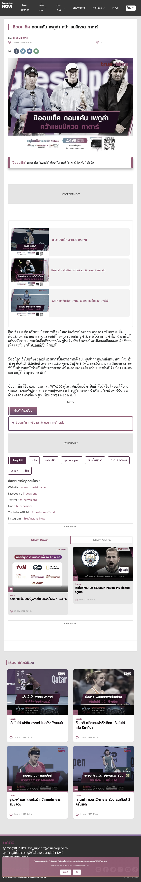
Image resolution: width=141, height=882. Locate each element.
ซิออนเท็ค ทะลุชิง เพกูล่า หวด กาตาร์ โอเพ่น (40, 422)
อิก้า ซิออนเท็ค (20, 470)
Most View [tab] (39, 540)
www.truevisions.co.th (35, 487)
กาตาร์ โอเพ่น (119, 460)
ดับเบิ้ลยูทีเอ (95, 460)
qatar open (71, 460)
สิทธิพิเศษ (59, 8)
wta (34, 460)
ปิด (77, 872)
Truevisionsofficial (43, 512)
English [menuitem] (128, 21)
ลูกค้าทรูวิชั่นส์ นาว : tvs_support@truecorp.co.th (35, 848)
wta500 (50, 460)
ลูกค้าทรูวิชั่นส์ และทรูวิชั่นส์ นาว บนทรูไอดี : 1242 (33, 853)
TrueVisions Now (34, 518)
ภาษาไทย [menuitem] (127, 15)
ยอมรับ (65, 872)
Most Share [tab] (102, 540)
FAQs (115, 8)
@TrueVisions (28, 500)
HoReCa (97, 8)
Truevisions (30, 493)
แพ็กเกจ (41, 8)
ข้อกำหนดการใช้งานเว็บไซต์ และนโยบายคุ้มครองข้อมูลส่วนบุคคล (70, 866)
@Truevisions (24, 506)
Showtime (79, 8)
